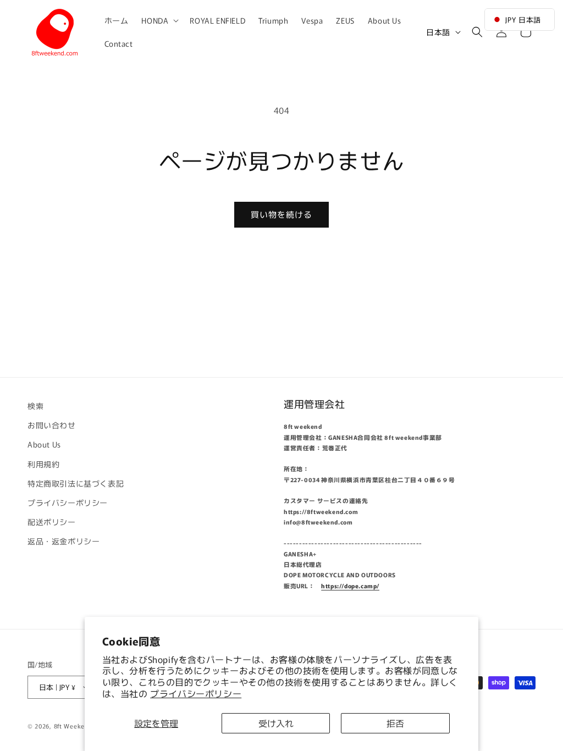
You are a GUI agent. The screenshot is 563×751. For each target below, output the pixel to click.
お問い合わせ (51, 424)
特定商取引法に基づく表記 (75, 483)
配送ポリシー (51, 521)
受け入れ (276, 723)
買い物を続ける (281, 214)
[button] (159, 20)
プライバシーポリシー (195, 693)
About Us (44, 444)
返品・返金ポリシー (63, 540)
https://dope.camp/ (350, 586)
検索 (35, 405)
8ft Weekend (73, 725)
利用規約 (43, 464)
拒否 (395, 723)
